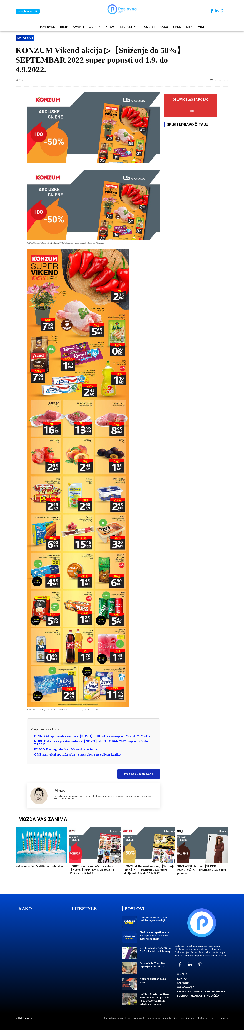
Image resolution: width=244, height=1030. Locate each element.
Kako (25, 908)
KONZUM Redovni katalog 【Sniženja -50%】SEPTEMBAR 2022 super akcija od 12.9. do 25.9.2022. (149, 869)
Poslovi (135, 908)
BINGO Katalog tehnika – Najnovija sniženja (65, 749)
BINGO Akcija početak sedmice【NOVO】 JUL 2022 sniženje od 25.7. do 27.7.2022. (92, 736)
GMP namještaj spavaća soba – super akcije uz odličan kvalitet (77, 754)
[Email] (91, 772)
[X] (58, 772)
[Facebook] (211, 11)
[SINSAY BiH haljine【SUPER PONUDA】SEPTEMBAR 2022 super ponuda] (202, 845)
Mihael (60, 790)
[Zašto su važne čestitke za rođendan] (41, 845)
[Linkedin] (217, 11)
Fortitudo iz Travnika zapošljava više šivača (152, 965)
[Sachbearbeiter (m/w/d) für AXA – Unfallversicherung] (129, 953)
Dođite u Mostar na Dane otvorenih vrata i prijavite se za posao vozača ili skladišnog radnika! (155, 999)
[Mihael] (40, 795)
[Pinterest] (222, 11)
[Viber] (83, 772)
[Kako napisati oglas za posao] (129, 984)
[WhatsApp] (75, 772)
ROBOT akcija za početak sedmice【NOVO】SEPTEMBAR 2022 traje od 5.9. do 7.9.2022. (91, 742)
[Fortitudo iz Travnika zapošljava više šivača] (129, 968)
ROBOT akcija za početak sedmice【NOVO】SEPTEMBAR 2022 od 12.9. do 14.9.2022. (92, 869)
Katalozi (25, 37)
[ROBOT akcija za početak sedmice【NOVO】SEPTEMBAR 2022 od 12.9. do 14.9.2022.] (95, 845)
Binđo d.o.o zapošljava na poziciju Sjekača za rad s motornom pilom (155, 935)
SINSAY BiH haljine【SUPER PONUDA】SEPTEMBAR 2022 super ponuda (201, 869)
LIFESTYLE (84, 908)
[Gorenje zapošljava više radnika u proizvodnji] (129, 922)
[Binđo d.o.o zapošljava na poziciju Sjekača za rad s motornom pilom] (129, 937)
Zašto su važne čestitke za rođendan (39, 866)
